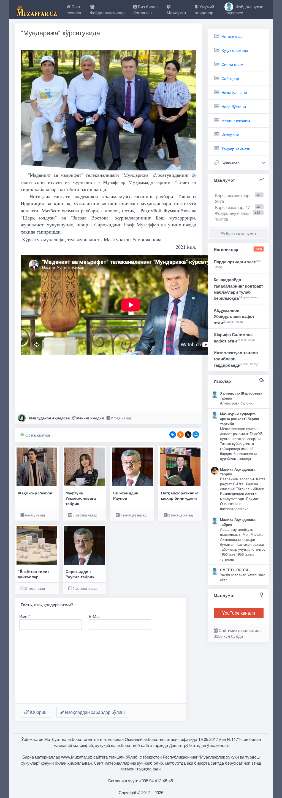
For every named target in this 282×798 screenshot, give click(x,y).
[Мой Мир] (195, 434)
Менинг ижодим (90, 418)
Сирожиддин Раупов (125, 495)
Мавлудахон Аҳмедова (49, 418)
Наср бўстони (233, 106)
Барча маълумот (240, 233)
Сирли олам (232, 64)
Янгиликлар (232, 36)
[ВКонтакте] (172, 434)
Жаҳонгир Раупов (35, 493)
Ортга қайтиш (37, 435)
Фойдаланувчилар (232, 213)
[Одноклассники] (180, 434)
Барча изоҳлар (229, 207)
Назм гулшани (234, 92)
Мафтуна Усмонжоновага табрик (81, 498)
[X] (188, 434)
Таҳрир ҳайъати (235, 148)
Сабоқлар (230, 78)
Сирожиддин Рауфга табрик (80, 574)
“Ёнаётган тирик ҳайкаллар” (33, 574)
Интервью (230, 134)
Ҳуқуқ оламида (234, 50)
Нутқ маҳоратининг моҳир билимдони (179, 495)
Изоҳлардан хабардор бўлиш (94, 712)
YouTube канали (238, 613)
